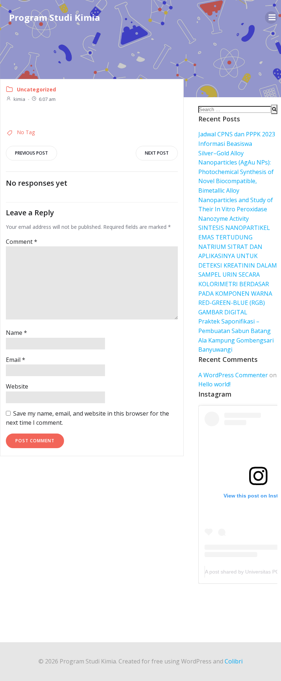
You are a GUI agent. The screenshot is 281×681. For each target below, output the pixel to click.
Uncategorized (36, 89)
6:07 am (47, 99)
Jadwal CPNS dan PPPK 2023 (236, 134)
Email (15, 360)
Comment (21, 242)
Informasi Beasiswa (225, 144)
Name (16, 333)
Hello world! (214, 384)
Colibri (234, 661)
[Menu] (271, 17)
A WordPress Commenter (233, 375)
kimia (19, 99)
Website (17, 386)
